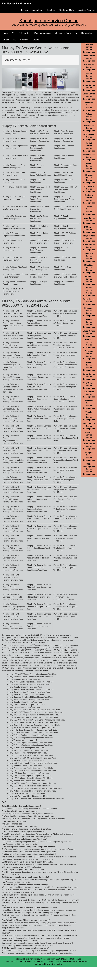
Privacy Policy (39, 958)
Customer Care (66, 9)
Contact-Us (37, 9)
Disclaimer (28, 958)
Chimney (24, 39)
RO (14, 39)
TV (76, 32)
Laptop (36, 39)
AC (13, 32)
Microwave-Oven (63, 32)
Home (5, 32)
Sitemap (19, 958)
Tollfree (24, 9)
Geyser (5, 39)
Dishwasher (86, 32)
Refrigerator (24, 32)
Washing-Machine (42, 32)
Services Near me (86, 9)
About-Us (50, 9)
